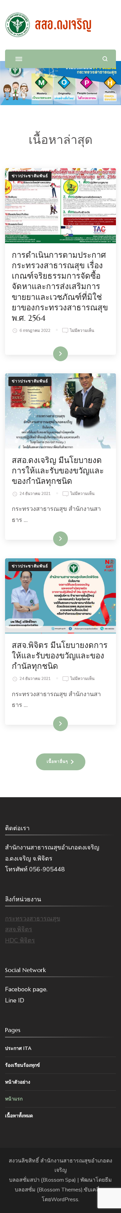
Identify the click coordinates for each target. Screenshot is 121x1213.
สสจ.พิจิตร (18, 929)
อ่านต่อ (53, 353)
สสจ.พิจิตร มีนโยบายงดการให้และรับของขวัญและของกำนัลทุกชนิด (60, 655)
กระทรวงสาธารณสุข (32, 918)
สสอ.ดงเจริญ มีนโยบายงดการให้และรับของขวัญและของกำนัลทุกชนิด (58, 470)
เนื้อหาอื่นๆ (57, 761)
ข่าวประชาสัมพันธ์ (30, 176)
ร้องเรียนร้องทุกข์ (22, 1065)
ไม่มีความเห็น (82, 331)
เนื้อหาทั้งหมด (19, 1116)
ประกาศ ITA (18, 1048)
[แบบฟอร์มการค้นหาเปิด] (105, 58)
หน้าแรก (14, 1099)
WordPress (64, 1199)
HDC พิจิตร (20, 940)
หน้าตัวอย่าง (17, 1082)
